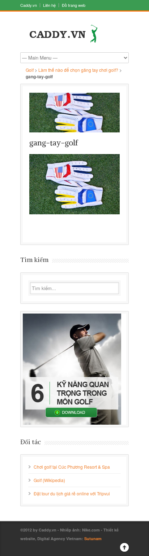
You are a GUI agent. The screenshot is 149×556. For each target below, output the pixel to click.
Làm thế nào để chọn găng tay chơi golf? (78, 70)
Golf (30, 70)
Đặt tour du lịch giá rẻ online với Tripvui (72, 493)
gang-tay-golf (53, 143)
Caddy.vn (28, 5)
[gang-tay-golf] (74, 112)
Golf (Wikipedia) (49, 480)
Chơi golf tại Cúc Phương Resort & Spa (72, 467)
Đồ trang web (73, 5)
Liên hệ (49, 5)
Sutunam (93, 538)
